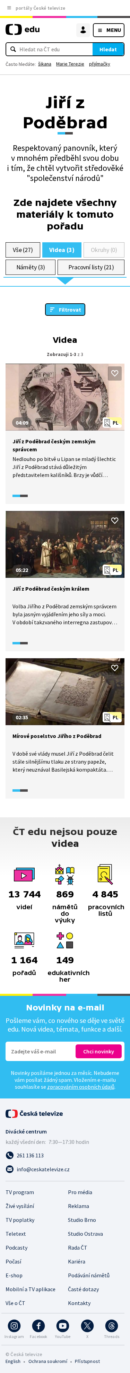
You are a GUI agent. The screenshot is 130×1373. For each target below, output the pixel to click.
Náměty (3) (30, 267)
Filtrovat (70, 309)
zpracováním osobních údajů (80, 1086)
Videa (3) (61, 250)
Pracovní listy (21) (91, 267)
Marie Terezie (70, 64)
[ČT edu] (23, 32)
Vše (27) (23, 250)
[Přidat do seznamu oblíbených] (115, 373)
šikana (44, 64)
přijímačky (99, 64)
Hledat (108, 49)
